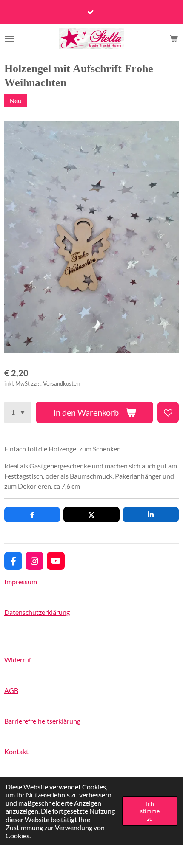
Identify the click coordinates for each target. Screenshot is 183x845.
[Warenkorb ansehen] (173, 39)
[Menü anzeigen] (9, 39)
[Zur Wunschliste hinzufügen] (168, 412)
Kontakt (16, 751)
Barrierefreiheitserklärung (42, 721)
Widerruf (17, 660)
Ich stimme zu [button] (150, 811)
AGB (11, 690)
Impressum (20, 581)
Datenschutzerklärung (37, 612)
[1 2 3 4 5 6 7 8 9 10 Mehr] (17, 412)
